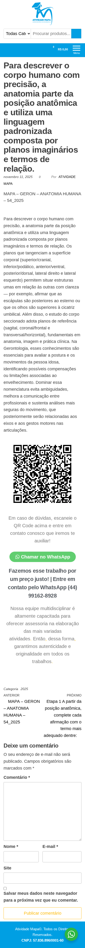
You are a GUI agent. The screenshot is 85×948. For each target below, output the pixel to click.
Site (7, 868)
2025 (24, 689)
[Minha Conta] (45, 49)
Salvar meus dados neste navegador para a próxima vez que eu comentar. (41, 897)
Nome (11, 846)
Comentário (17, 777)
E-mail (50, 846)
